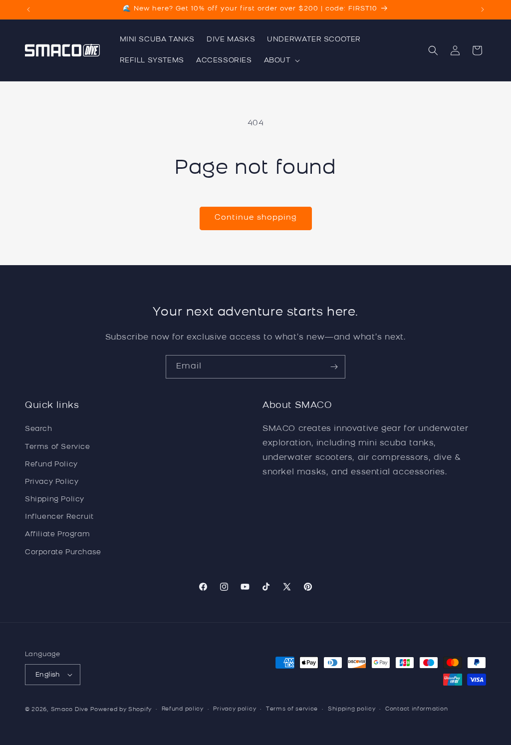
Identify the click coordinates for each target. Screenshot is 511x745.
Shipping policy (352, 709)
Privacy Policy (51, 482)
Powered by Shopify (121, 710)
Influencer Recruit (59, 517)
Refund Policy (51, 464)
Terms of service (292, 709)
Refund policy (183, 709)
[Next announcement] (483, 9)
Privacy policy (234, 709)
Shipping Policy (54, 499)
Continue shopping (256, 218)
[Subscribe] (334, 366)
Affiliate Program (57, 534)
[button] (281, 60)
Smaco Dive (69, 710)
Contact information (416, 709)
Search (38, 429)
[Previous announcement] (28, 9)
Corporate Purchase (63, 552)
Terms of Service (57, 447)
